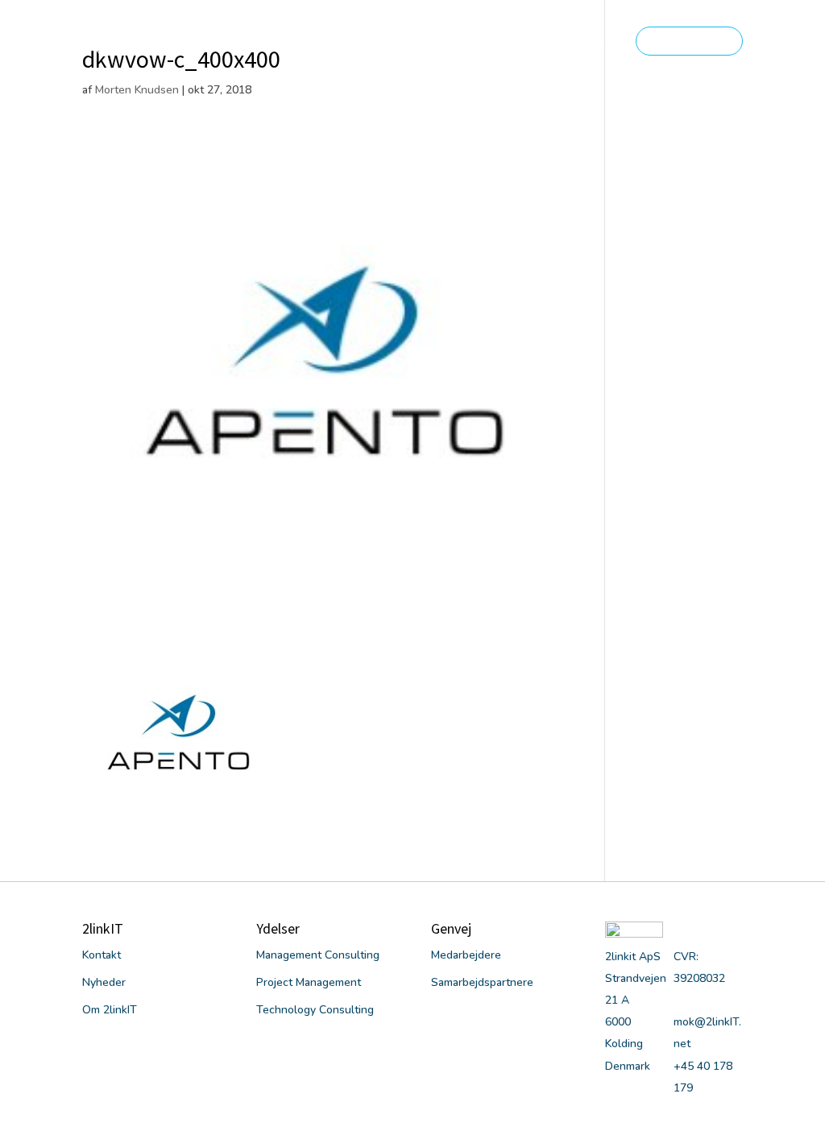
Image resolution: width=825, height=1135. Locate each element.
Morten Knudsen (137, 89)
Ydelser (453, 41)
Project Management (308, 982)
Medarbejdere (466, 955)
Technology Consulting (315, 1009)
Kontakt (594, 41)
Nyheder (531, 41)
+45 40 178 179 (689, 40)
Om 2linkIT (369, 41)
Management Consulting (317, 955)
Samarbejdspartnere (482, 982)
